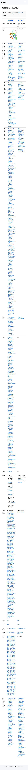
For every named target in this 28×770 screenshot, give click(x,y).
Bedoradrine (10, 433)
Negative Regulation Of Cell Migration (21, 133)
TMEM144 (9, 605)
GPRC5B (9, 551)
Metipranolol (10, 406)
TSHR (12, 609)
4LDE (11, 641)
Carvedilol (10, 398)
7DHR (13, 652)
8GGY (11, 681)
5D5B (8, 644)
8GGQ (8, 677)
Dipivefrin (10, 356)
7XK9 (8, 654)
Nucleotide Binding (20, 83)
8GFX (8, 664)
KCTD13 (12, 563)
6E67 (11, 645)
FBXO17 (9, 539)
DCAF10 (9, 535)
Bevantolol (10, 413)
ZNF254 (8, 617)
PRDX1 (8, 581)
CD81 (8, 529)
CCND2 (8, 528)
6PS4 (8, 651)
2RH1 (8, 637)
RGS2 (8, 592)
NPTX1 (8, 578)
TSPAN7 (9, 611)
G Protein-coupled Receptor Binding (10, 731)
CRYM (11, 533)
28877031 (20, 479)
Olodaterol (10, 447)
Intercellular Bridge (10, 75)
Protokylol (10, 440)
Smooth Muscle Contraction (11, 164)
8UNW (14, 689)
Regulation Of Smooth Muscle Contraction (11, 168)
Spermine (10, 337)
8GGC (8, 671)
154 (7, 620)
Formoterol (10, 389)
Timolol (9, 352)
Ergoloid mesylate (10, 392)
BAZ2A (8, 525)
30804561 (10, 481)
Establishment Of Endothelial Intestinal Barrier (21, 150)
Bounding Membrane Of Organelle (21, 77)
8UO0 (8, 692)
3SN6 (13, 640)
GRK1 (11, 552)
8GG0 (8, 666)
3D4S (11, 637)
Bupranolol (10, 444)
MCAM (8, 569)
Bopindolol (10, 443)
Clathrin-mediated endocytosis (10, 333)
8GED (8, 660)
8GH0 (8, 682)
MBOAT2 (9, 567)
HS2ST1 (13, 558)
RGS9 (14, 593)
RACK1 (12, 586)
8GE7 (8, 658)
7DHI (10, 652)
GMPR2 (11, 540)
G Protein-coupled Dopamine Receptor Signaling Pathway (10, 738)
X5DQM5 (12, 632)
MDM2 (11, 569)
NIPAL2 (8, 577)
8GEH (11, 662)
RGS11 (8, 590)
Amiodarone (10, 397)
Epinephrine (10, 366)
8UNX (8, 690)
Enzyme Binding (11, 112)
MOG (13, 571)
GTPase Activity (21, 89)
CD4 (11, 528)
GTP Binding (21, 95)
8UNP (11, 686)
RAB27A (12, 585)
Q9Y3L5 (18, 633)
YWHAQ (9, 616)
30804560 (10, 490)
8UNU (8, 689)
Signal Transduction (11, 171)
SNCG (8, 601)
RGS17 (11, 590)
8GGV (8, 679)
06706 (18, 624)
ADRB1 (12, 513)
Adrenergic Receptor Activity (10, 92)
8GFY (11, 664)
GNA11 (8, 541)
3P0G (8, 640)
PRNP (8, 582)
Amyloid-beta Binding (11, 83)
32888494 (10, 487)
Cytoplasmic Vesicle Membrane (21, 58)
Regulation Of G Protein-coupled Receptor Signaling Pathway (11, 701)
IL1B (11, 559)
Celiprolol (10, 429)
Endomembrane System (21, 53)
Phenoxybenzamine (11, 384)
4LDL (13, 641)
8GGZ (14, 681)
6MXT (8, 647)
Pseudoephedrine (11, 374)
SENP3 (11, 597)
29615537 (10, 508)
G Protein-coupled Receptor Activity (10, 87)
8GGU (14, 678)
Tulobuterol (10, 462)
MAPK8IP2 (9, 566)
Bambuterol (10, 424)
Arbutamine (10, 395)
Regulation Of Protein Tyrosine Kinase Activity (21, 146)
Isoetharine (10, 342)
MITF (11, 571)
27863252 (10, 500)
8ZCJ (11, 694)
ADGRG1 (9, 513)
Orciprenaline (11, 371)
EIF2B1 (12, 537)
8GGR (11, 677)
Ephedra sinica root (11, 416)
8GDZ (13, 654)
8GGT (11, 678)
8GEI (14, 662)
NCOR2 (8, 574)
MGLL (8, 571)
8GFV (11, 663)
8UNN (14, 685)
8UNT (14, 687)
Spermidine (10, 428)
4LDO (8, 643)
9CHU (13, 694)
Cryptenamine (11, 370)
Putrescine (10, 427)
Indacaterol (10, 432)
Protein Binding (11, 103)
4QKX (11, 643)
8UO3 (8, 693)
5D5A (14, 643)
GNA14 (11, 541)
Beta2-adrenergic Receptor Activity (12, 100)
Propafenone (11, 401)
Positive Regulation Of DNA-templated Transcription (21, 141)
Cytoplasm (20, 43)
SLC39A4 (13, 598)
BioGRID (11, 14)
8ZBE (8, 694)
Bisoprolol (10, 364)
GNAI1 (11, 543)
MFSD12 (9, 570)
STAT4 (13, 602)
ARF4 (8, 517)
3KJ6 (13, 637)
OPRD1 (8, 579)
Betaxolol (10, 340)
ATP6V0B (9, 522)
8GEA (8, 659)
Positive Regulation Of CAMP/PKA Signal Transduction (11, 294)
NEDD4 (12, 574)
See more (9, 746)
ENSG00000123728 (21, 628)
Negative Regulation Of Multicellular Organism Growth (11, 221)
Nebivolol (10, 431)
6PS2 (11, 650)
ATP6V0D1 (9, 524)
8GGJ (10, 673)
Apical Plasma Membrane (11, 61)
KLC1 (8, 565)
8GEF (14, 660)
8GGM (11, 674)
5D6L (11, 644)
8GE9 (13, 658)
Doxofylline (10, 452)
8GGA (11, 670)
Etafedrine (10, 460)
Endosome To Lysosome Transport (11, 206)
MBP (12, 567)
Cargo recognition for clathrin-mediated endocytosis (11, 328)
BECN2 (12, 525)
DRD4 (12, 536)
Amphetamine (11, 338)
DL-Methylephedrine (11, 458)
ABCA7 (11, 512)
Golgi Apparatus (11, 49)
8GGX (8, 681)
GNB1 (11, 546)
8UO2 (13, 692)
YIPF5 (11, 615)
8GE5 (11, 656)
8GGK (13, 673)
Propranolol (10, 361)
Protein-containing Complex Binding (12, 122)
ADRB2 (11, 20)
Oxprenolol (10, 425)
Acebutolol (10, 402)
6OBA (8, 648)
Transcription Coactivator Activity (21, 87)
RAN (8, 588)
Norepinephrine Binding (11, 125)
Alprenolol (10, 376)
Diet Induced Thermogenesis (11, 137)
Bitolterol (10, 382)
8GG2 (14, 666)
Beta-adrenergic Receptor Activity (11, 96)
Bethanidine (10, 341)
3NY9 (11, 639)
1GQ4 (8, 636)
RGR (8, 589)
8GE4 (8, 656)
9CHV (8, 696)
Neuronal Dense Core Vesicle (11, 79)
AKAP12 (12, 514)
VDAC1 (13, 612)
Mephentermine (11, 420)
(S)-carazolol (11, 441)
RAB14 (8, 585)
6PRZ (11, 648)
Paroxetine (10, 367)
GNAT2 (8, 546)
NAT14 (11, 573)
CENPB (13, 531)
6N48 (11, 647)
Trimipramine (11, 368)
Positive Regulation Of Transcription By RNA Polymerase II (11, 241)
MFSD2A (13, 570)
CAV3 (10, 527)
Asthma (10, 471)
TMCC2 (11, 604)
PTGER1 (9, 583)
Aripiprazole (10, 408)
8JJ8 (13, 682)
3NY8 (8, 639)
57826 (18, 620)
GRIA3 (8, 552)
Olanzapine (10, 348)
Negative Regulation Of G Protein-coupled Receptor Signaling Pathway (11, 234)
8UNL (8, 685)
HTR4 (8, 559)
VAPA (10, 612)
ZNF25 (12, 616)
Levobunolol (10, 405)
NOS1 (11, 577)
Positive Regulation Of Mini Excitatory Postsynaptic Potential (11, 256)
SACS (8, 597)
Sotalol (9, 357)
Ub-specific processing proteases (10, 322)
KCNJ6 (11, 562)
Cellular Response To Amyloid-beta (11, 309)
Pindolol (10, 387)
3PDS (11, 640)
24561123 (20, 12)
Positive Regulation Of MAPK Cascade (11, 226)
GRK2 (8, 554)
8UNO (8, 686)
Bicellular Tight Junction (21, 51)
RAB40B (22, 512)
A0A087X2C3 (20, 632)
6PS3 (13, 650)
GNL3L (11, 547)
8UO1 (11, 692)
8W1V (13, 693)
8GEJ (8, 663)
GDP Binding (21, 99)
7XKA (11, 654)
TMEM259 (9, 608)
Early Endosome (11, 47)
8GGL (8, 674)
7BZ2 (8, 652)
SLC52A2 (9, 600)
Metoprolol (10, 345)
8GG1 (11, 666)
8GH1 (11, 682)
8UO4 (11, 693)
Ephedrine (10, 418)
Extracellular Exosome (21, 71)
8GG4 (11, 667)
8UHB (13, 683)
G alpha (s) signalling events (11, 319)
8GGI (8, 673)
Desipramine (11, 399)
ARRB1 (8, 520)
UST (8, 612)
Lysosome (10, 45)
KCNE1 (11, 560)
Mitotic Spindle (11, 77)
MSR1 (8, 573)
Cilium (9, 53)
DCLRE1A (13, 535)
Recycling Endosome (20, 64)
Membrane (10, 60)
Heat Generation (11, 217)
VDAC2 (8, 613)
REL (14, 588)
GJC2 (8, 540)
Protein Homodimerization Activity (11, 118)
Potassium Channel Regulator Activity (10, 109)
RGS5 (8, 593)
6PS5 (11, 651)
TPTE (13, 608)
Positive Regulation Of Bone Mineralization (11, 213)
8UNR (8, 687)
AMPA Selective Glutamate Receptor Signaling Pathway (11, 282)
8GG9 (8, 670)
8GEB (11, 659)
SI (13, 597)
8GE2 (11, 655)
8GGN (14, 674)
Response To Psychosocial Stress (11, 313)
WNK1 (8, 615)
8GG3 (8, 667)
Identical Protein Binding (11, 114)
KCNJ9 (8, 563)
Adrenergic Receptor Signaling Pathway (10, 262)
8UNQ (14, 686)
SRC (8, 602)
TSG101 (8, 609)
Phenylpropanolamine (11, 354)
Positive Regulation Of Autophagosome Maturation (11, 300)
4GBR (8, 641)
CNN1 (8, 533)
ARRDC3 (9, 521)
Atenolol (10, 349)
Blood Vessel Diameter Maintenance (11, 276)
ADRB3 (8, 514)
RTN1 (11, 596)
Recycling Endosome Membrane (20, 68)
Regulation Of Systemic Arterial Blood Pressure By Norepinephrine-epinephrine (11, 132)
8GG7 (11, 668)
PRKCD (12, 581)
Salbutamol (10, 390)
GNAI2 (8, 544)
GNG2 (8, 547)
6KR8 (13, 645)
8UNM (11, 685)
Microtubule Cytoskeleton (11, 57)
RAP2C (21, 20)
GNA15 (8, 543)
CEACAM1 (9, 531)
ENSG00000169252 (11, 628)
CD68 (14, 528)
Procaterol (10, 421)
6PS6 (13, 651)
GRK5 (8, 555)
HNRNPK (9, 558)
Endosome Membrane (10, 55)
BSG (8, 527)
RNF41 (8, 596)
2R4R (11, 636)
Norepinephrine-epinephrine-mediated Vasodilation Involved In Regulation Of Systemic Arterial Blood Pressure (11, 145)
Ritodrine (10, 378)
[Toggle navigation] (25, 2)
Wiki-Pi (3, 2)
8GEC (14, 659)
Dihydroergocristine (11, 465)
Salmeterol (10, 386)
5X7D (8, 645)
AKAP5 (8, 516)
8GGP (11, 675)
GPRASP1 (9, 550)
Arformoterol (11, 409)
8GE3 (13, 655)
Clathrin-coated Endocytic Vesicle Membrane (11, 66)
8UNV (11, 689)
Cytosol (19, 46)
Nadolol (9, 403)
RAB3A (8, 586)
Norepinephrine (11, 351)
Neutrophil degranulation (21, 317)
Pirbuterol (10, 412)
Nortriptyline (10, 360)
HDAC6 (11, 556)
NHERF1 (9, 575)
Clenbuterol (10, 422)
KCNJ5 (8, 562)
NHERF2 (13, 575)
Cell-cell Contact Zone (21, 61)
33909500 (10, 482)
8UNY (11, 690)
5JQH (13, 644)
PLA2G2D (12, 579)
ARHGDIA (9, 518)
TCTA (8, 604)
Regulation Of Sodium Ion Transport (11, 153)
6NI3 (13, 647)
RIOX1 (11, 594)
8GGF (14, 671)
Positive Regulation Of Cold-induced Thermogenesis (11, 288)
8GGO (8, 675)
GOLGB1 (9, 548)
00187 (8, 624)
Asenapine (10, 436)
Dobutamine (10, 372)
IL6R (13, 559)
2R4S (13, 636)
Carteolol (10, 359)
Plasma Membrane (10, 51)
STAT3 (10, 602)
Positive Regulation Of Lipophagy (11, 305)
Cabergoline (10, 344)
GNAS (11, 544)
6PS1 (8, 650)
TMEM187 (9, 607)
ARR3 (13, 518)
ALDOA (12, 516)
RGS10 (10, 589)
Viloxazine (10, 450)
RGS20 (11, 592)
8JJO (10, 683)
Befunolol (10, 445)
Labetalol (10, 363)
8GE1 (8, 655)
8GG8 (14, 668)
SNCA (12, 600)
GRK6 (11, 555)
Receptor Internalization (11, 718)
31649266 (20, 482)
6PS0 (14, 648)
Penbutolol (10, 414)
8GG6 (8, 668)
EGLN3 (8, 537)
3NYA (13, 639)
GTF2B (8, 556)
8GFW (13, 663)
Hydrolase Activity (20, 97)
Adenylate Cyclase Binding (11, 105)
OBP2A (12, 578)
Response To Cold (11, 209)
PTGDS (11, 582)
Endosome (10, 46)
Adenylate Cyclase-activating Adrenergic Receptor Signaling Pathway (10, 270)
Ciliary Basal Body (11, 70)
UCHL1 (12, 611)
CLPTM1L (13, 532)
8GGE (11, 671)
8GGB (14, 670)
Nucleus (10, 43)
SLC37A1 (9, 598)
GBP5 (12, 539)
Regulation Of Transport (11, 744)
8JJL (8, 683)
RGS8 (11, 593)
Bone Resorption (11, 229)
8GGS (8, 678)
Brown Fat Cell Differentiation (11, 251)
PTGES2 (13, 583)
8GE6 (13, 656)
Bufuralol (10, 439)
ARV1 (12, 521)
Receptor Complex (10, 72)
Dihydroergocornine (11, 456)
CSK (14, 533)
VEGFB (12, 613)
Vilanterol (10, 448)
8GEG (8, 662)
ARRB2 (12, 520)
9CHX (11, 696)
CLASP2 (9, 532)
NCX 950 (10, 435)
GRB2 (12, 551)
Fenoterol (10, 410)
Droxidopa (10, 437)
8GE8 (11, 658)
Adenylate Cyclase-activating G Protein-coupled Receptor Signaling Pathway (11, 199)
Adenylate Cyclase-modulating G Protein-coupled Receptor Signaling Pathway (11, 190)
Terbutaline (10, 380)
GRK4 (14, 554)
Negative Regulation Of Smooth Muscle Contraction (11, 247)
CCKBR (13, 527)
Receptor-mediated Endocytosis (11, 161)
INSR (8, 560)
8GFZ (14, 664)
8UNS (11, 687)
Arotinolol (10, 451)
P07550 (8, 632)
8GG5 (14, 667)
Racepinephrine (11, 454)
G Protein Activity (20, 91)
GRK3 (11, 554)
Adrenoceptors (11, 317)
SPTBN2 (12, 601)
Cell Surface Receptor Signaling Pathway (11, 175)
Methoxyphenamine (11, 468)
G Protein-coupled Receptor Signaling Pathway (10, 181)
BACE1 (13, 524)
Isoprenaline (10, 394)
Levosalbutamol (11, 463)
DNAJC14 (9, 536)
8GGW (11, 679)
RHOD (8, 594)
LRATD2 (11, 565)
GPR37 (12, 548)
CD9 (10, 529)
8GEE (11, 660)
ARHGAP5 (12, 517)
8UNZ (14, 690)
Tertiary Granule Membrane (21, 74)
